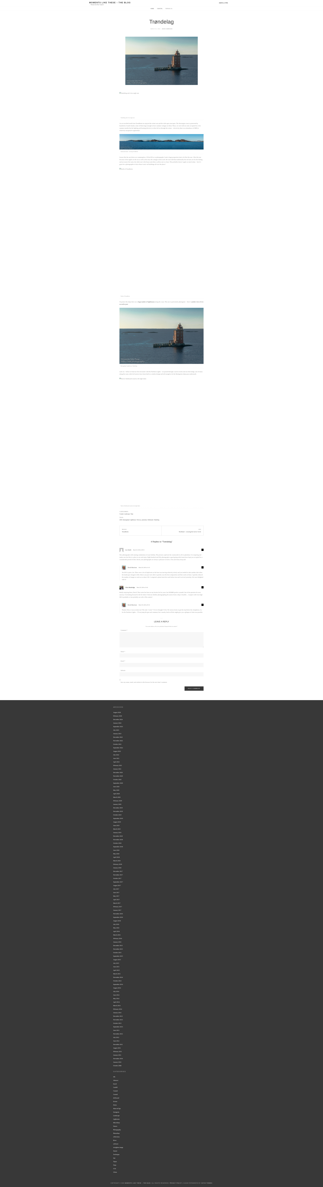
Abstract (115, 1080)
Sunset (115, 1151)
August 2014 (117, 988)
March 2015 (116, 974)
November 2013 (118, 1020)
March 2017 (116, 903)
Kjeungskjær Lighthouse (129, 520)
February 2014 (117, 1009)
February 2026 (117, 716)
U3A (114, 1168)
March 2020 (116, 797)
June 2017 (116, 892)
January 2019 (117, 832)
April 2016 (116, 931)
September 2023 (118, 726)
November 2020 (118, 776)
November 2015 (118, 949)
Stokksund (150, 520)
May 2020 (116, 790)
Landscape (127, 514)
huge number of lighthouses (146, 302)
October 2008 (117, 1065)
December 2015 (118, 945)
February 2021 (117, 765)
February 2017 (117, 906)
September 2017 (118, 882)
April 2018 (116, 857)
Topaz (115, 1161)
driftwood (116, 1098)
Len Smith (128, 550)
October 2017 (117, 878)
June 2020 (116, 786)
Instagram (116, 1112)
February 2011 (117, 1051)
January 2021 (117, 769)
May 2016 (116, 928)
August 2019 (117, 822)
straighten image (118, 1147)
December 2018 (118, 836)
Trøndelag (156, 520)
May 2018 (116, 854)
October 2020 (117, 779)
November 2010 (118, 1058)
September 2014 (118, 984)
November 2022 (118, 741)
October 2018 (117, 843)
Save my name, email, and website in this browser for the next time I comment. (144, 682)
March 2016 (116, 935)
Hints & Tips (223, 3)
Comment (124, 630)
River (114, 1140)
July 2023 (116, 730)
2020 (120, 520)
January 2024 (117, 723)
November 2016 (118, 914)
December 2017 (118, 871)
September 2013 (118, 1027)
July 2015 (116, 963)
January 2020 (117, 804)
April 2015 (116, 970)
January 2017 (117, 910)
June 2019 (116, 825)
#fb (114, 1077)
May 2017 (116, 896)
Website (123, 670)
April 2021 (116, 762)
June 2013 (116, 1030)
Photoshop (116, 1133)
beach (115, 1084)
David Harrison (167, 28)
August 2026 (117, 712)
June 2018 (116, 850)
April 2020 (116, 794)
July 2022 (116, 755)
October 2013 (117, 1023)
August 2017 (117, 885)
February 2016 (117, 938)
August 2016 (117, 921)
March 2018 (116, 861)
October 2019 (117, 815)
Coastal (160, 8)
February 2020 (117, 801)
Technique (116, 1154)
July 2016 (116, 924)
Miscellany (116, 1122)
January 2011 (117, 1055)
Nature (115, 1126)
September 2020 (118, 783)
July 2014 (116, 991)
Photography (117, 1130)
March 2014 (116, 1005)
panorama (144, 520)
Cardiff (115, 1087)
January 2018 (117, 868)
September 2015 (118, 956)
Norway (139, 520)
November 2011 (118, 1044)
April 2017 (116, 899)
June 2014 (116, 995)
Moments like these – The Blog (110, 2)
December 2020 (118, 772)
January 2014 (117, 1012)
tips (114, 1158)
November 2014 (118, 977)
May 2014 (116, 998)
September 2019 (118, 818)
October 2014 (117, 981)
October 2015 (117, 952)
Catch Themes (206, 1183)
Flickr (115, 1105)
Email (123, 661)
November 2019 (118, 811)
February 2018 (117, 864)
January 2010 (117, 1062)
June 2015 (116, 967)
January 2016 (117, 942)
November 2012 (118, 1034)
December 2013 (118, 1016)
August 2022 (117, 751)
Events (115, 1101)
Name (123, 651)
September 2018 (118, 846)
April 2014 (116, 1002)
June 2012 (116, 1041)
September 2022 (118, 748)
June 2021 (116, 758)
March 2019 (116, 829)
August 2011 (117, 1048)
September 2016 (118, 917)
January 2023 (117, 733)
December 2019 (118, 808)
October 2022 (117, 744)
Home (152, 8)
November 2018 (118, 839)
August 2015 (117, 959)
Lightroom (116, 1119)
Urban (115, 1172)
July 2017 (116, 889)
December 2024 (118, 719)
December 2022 (118, 737)
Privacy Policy (176, 1183)
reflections (116, 1137)
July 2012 (116, 1037)
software (115, 1144)
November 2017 (118, 875)
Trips (131, 514)
